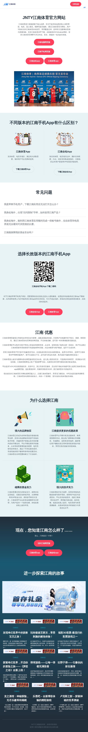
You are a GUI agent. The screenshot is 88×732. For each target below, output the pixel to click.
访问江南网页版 (44, 543)
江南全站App (34, 312)
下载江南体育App (23, 169)
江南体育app (53, 61)
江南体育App (53, 312)
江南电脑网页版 (44, 42)
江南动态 (15, 627)
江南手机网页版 (44, 52)
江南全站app (34, 61)
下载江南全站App (65, 172)
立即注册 (76, 4)
